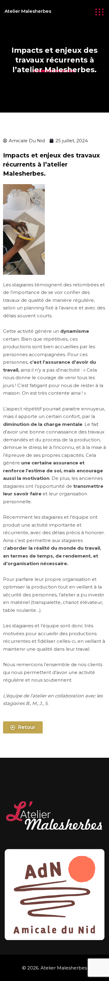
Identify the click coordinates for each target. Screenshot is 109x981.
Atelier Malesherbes (28, 11)
